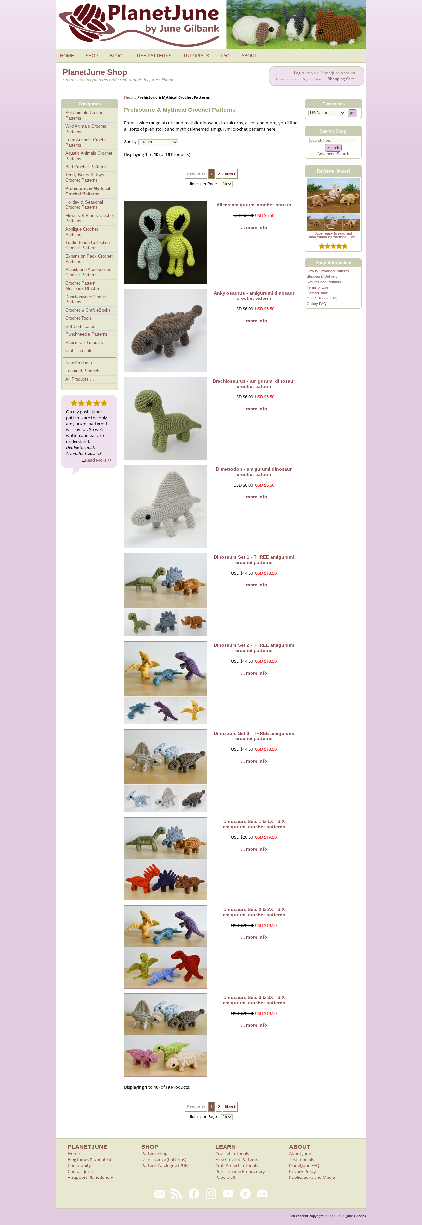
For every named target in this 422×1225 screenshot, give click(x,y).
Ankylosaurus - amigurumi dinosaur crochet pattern (254, 295)
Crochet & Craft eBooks (88, 310)
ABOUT (249, 55)
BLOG (116, 55)
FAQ (225, 55)
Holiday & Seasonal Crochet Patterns (84, 205)
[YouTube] (228, 1193)
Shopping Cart (341, 78)
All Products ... (79, 379)
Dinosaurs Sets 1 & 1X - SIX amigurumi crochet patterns (254, 824)
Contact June (317, 293)
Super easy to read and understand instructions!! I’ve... (333, 235)
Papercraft (225, 1177)
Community (79, 1165)
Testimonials (301, 1159)
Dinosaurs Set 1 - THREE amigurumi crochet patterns (254, 559)
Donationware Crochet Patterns (86, 299)
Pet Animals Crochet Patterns (85, 115)
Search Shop (333, 130)
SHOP (91, 55)
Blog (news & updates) (89, 1159)
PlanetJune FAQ (304, 1165)
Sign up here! (313, 79)
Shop (128, 97)
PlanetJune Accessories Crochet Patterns (88, 272)
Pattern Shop (154, 1153)
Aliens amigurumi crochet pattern (253, 204)
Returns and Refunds (324, 282)
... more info (254, 227)
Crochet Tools (78, 318)
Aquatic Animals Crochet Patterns (88, 156)
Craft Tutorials (78, 350)
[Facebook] (194, 1193)
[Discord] (262, 1193)
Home (74, 1153)
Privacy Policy (302, 1171)
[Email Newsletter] (159, 1193)
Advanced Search (333, 154)
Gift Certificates (80, 326)
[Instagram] (211, 1193)
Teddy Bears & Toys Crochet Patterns (84, 178)
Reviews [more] (333, 171)
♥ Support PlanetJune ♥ (90, 1177)
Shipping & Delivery (322, 276)
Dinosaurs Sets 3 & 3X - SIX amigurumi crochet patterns (254, 1000)
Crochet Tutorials (232, 1153)
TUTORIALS (196, 55)
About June (300, 1153)
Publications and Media (312, 1177)
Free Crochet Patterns (236, 1159)
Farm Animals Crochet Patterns (86, 142)
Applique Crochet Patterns (81, 232)
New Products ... (81, 363)
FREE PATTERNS (152, 55)
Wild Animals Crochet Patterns (85, 129)
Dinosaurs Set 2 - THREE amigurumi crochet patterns (254, 648)
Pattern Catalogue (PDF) (165, 1165)
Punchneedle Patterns (86, 334)
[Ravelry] (245, 1193)
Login (299, 73)
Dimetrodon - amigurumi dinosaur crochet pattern (254, 471)
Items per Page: (204, 184)
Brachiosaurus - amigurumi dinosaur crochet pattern (254, 383)
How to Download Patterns (328, 271)
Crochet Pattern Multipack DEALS (82, 286)
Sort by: (130, 142)
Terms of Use (317, 287)
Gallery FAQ (316, 304)
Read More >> (98, 460)
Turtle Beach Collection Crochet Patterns (87, 245)
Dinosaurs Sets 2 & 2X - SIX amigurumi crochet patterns (254, 912)
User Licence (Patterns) (163, 1159)
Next (230, 174)
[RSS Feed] (176, 1193)
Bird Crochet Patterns (85, 166)
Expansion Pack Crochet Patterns (89, 259)
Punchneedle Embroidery (240, 1171)
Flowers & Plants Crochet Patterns (89, 218)
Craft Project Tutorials (236, 1165)
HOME (67, 55)
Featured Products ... (85, 370)
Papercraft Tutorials (84, 342)
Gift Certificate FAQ (322, 298)
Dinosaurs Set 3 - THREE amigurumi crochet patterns (254, 736)
